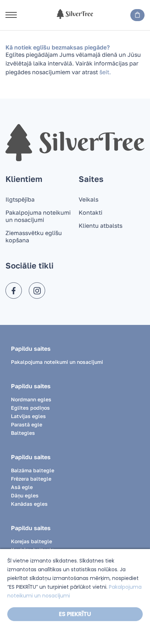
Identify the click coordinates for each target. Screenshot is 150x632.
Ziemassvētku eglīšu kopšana (33, 236)
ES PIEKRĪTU (75, 614)
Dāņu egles (25, 495)
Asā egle (22, 487)
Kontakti (90, 212)
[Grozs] (137, 15)
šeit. (105, 72)
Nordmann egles (31, 399)
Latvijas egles (28, 416)
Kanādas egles (29, 504)
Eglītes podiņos (30, 408)
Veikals (88, 199)
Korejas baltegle (31, 541)
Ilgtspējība (20, 199)
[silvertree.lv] (75, 14)
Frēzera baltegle (31, 479)
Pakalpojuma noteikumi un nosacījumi (38, 216)
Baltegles (23, 433)
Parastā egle (26, 424)
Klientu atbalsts (100, 225)
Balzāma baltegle (32, 470)
